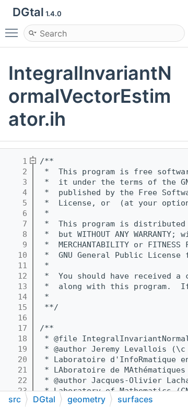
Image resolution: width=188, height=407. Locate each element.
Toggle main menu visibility (13, 32)
